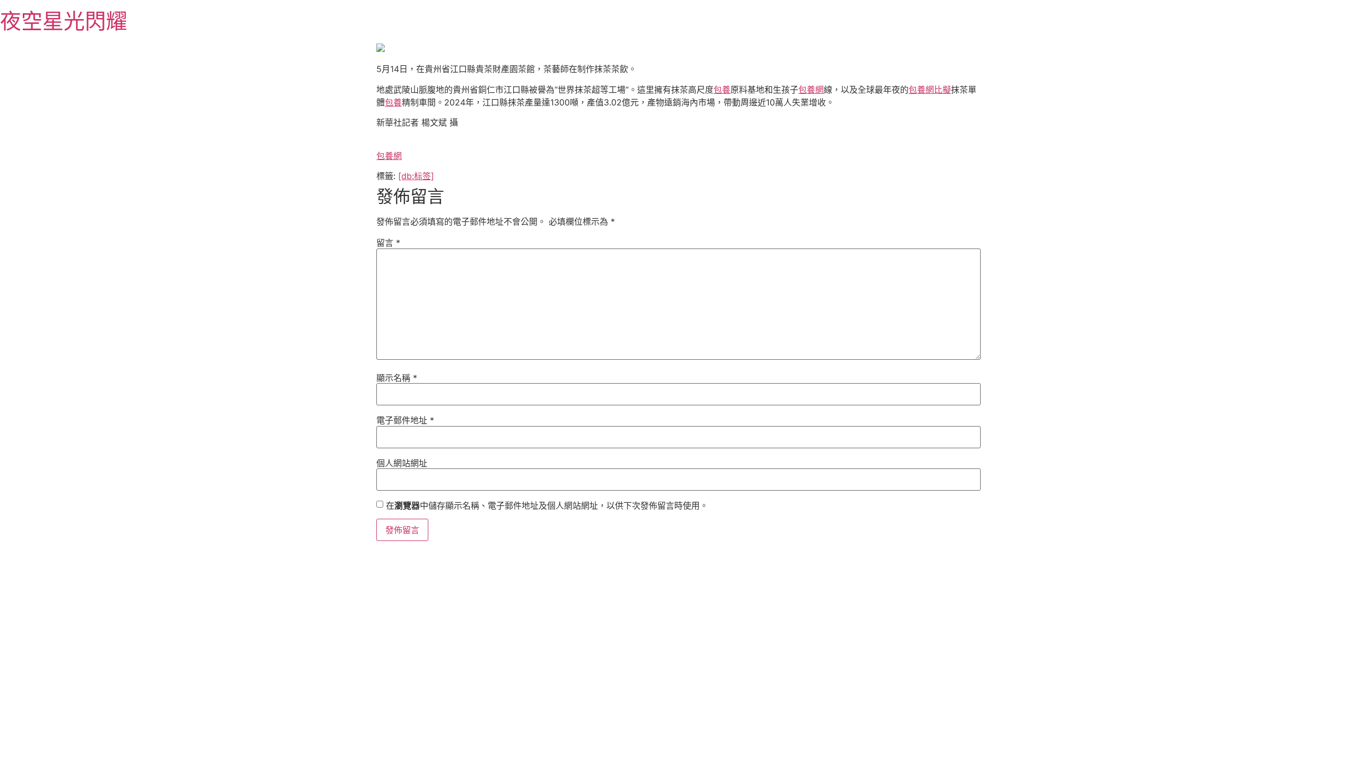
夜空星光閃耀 (63, 21)
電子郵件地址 (405, 420)
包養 (721, 89)
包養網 (811, 89)
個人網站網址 (401, 463)
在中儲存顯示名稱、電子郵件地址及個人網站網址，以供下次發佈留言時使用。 (547, 505)
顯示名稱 (396, 378)
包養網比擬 (930, 89)
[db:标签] (416, 176)
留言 (388, 242)
